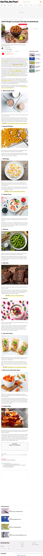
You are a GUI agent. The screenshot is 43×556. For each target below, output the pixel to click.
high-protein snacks (18, 69)
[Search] (40, 1)
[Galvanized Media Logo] (3, 553)
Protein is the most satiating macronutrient (15, 70)
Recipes (31, 5)
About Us (22, 542)
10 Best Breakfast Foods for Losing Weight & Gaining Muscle (16, 366)
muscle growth (6, 60)
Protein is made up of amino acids (6, 79)
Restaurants (26, 5)
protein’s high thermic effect (13, 74)
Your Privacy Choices (22, 555)
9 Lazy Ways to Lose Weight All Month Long (17, 295)
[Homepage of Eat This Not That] (5, 543)
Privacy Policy (34, 542)
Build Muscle (3, 460)
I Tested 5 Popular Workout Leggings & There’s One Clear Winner (17, 123)
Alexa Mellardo (7, 49)
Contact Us (22, 546)
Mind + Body (40, 5)
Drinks (35, 5)
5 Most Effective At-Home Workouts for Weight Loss (17, 191)
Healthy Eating (9, 5)
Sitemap (22, 544)
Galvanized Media (21, 553)
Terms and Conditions (35, 544)
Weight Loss (21, 5)
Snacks (8, 460)
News (5, 5)
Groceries (15, 5)
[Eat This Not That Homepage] (9, 2)
